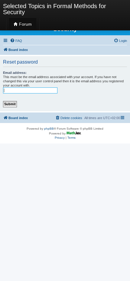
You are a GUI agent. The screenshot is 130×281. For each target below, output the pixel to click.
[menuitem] (16, 40)
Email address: (15, 72)
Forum (25, 24)
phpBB (49, 128)
